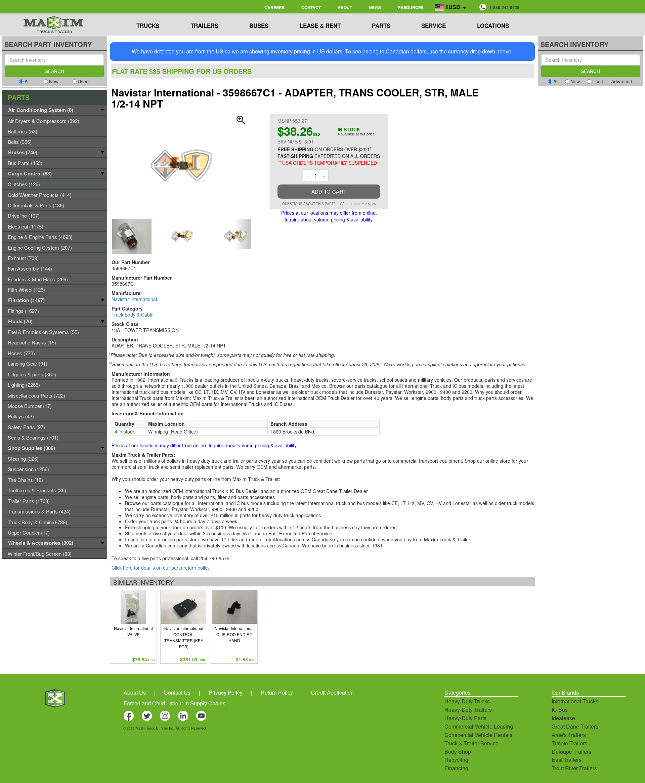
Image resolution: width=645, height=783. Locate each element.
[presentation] (120, 234)
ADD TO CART (328, 191)
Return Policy (277, 692)
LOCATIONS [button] (493, 26)
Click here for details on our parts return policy (161, 567)
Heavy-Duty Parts (465, 718)
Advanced (621, 81)
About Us (135, 692)
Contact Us (177, 692)
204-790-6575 (214, 558)
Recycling (456, 760)
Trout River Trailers (574, 768)
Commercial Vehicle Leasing (478, 726)
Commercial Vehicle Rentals (478, 735)
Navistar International (134, 299)
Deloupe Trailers (571, 751)
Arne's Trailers (569, 735)
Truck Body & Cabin (133, 314)
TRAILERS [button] (204, 26)
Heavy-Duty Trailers (468, 709)
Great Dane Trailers (575, 726)
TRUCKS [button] (147, 26)
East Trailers (567, 760)
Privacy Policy (226, 692)
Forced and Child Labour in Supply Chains (174, 703)
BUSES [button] (258, 26)
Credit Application (332, 692)
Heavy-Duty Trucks (467, 701)
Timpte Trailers (569, 743)
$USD (452, 7)
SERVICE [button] (433, 26)
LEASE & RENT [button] (320, 26)
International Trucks (575, 701)
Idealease (563, 718)
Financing (456, 768)
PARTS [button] (381, 26)
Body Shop (457, 751)
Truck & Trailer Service (471, 743)
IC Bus (560, 709)
